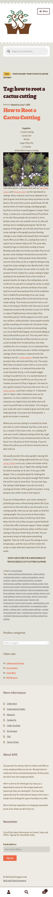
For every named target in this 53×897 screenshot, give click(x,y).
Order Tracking (13, 725)
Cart (40, 890)
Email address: (10, 844)
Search (26, 892)
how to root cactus (23, 597)
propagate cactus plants (19, 606)
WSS (28, 105)
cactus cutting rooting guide (20, 574)
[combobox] (26, 643)
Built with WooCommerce (14, 881)
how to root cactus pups (18, 600)
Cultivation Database (15, 663)
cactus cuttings (25, 357)
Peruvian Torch (19, 192)
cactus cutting (9, 391)
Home (7, 74)
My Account (12, 731)
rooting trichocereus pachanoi (16, 616)
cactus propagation (29, 577)
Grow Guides (16, 571)
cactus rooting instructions (22, 581)
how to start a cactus (23, 603)
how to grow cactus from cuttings (35, 587)
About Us (11, 715)
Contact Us (11, 720)
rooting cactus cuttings (31, 610)
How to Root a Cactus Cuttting (21, 113)
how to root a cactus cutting (27, 593)
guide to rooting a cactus (33, 584)
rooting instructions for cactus (34, 613)
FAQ (9, 736)
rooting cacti (14, 610)
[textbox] (26, 643)
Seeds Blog (11, 673)
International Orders (16, 709)
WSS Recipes (12, 677)
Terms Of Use (13, 742)
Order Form (12, 704)
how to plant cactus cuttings (15, 590)
